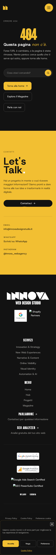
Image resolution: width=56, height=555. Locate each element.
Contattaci (26, 203)
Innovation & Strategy (28, 347)
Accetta (10, 543)
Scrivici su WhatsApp (15, 241)
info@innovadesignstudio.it (18, 229)
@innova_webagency (15, 253)
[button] (51, 524)
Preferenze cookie (43, 518)
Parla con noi (14, 107)
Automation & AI (28, 374)
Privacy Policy (11, 518)
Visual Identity (28, 368)
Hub (28, 394)
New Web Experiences (28, 352)
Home (28, 389)
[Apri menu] (49, 8)
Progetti (28, 400)
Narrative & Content (28, 357)
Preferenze (45, 543)
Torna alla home (15, 85)
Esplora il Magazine (17, 96)
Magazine (28, 405)
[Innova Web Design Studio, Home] (5, 8)
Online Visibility (28, 363)
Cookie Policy (26, 550)
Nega (28, 543)
